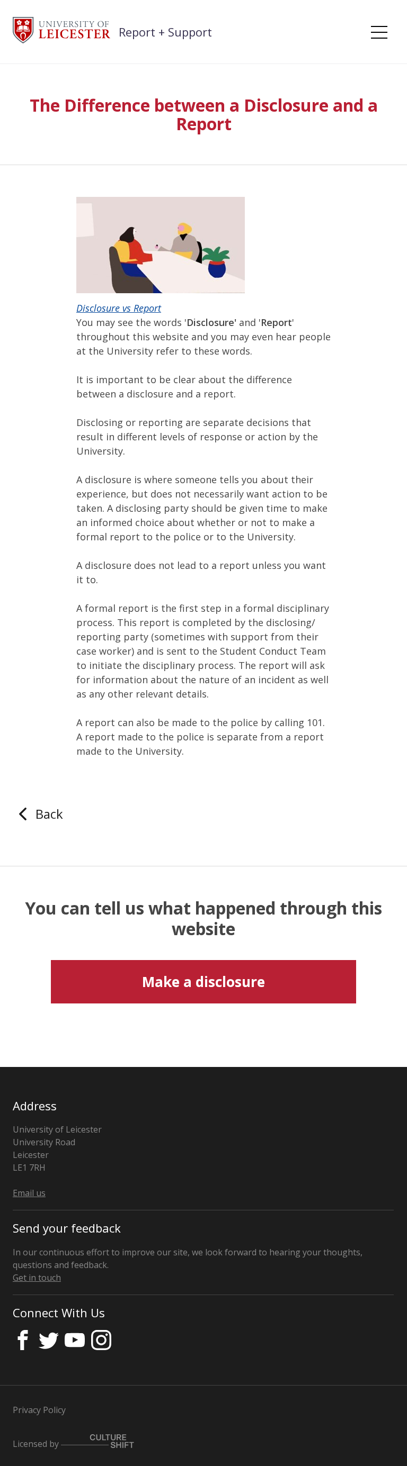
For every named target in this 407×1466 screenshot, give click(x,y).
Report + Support (165, 32)
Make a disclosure (203, 981)
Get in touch (37, 1277)
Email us (29, 1193)
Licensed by (37, 1444)
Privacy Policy (39, 1410)
